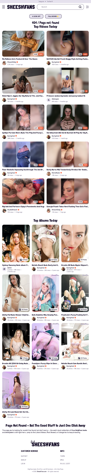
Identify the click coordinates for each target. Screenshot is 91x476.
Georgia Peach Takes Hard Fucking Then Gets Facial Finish (68, 206)
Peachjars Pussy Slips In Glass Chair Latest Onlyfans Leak (45, 363)
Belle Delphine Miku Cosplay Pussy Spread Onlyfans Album (45, 315)
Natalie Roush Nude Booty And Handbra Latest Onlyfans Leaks (45, 265)
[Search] (80, 6)
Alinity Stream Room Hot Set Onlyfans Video (16, 412)
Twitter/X (50, 1)
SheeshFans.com (41, 471)
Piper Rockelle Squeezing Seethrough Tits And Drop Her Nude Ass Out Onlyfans (23, 169)
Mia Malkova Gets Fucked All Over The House (19, 59)
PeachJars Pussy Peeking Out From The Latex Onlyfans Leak (75, 315)
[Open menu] (87, 7)
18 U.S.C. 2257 (65, 464)
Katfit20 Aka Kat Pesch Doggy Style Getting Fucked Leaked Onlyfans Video (68, 59)
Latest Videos (41, 432)
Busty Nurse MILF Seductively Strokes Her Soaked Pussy (68, 169)
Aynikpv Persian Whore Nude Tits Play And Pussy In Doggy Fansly (23, 133)
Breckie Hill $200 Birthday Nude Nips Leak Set (16, 363)
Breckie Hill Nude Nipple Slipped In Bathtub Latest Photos (75, 265)
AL (48, 100)
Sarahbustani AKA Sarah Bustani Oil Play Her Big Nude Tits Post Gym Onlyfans (68, 133)
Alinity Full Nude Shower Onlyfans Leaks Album (16, 315)
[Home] (21, 7)
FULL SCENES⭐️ (53, 16)
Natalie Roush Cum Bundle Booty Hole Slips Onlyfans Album (75, 363)
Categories (62, 432)
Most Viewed (51, 432)
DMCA (62, 460)
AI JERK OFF (36, 16)
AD (4, 269)
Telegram (41, 1)
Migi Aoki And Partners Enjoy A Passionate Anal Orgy (23, 206)
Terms (62, 456)
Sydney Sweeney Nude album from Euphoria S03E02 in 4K (16, 265)
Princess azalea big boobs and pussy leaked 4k (66, 96)
